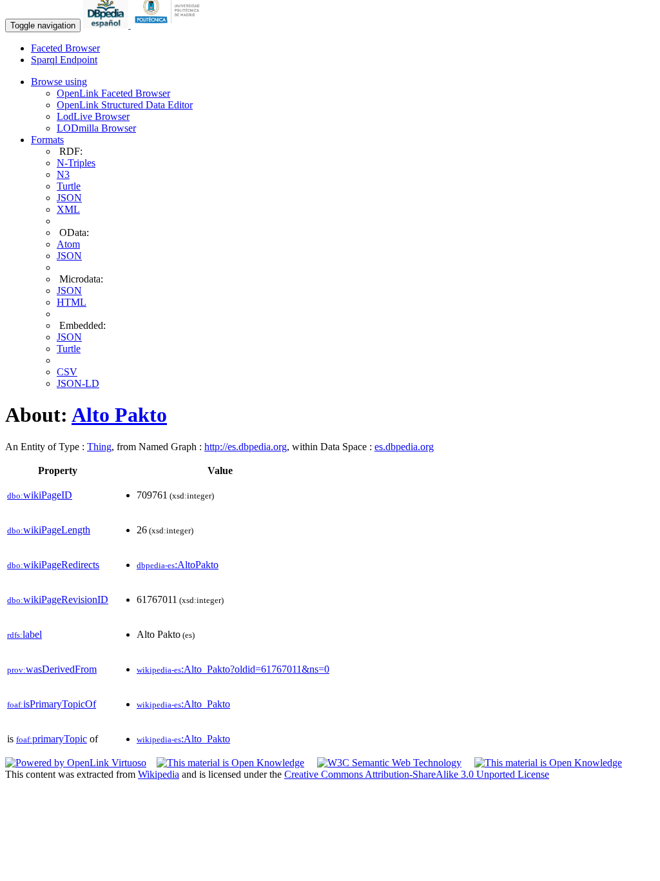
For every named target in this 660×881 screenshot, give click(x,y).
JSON (69, 197)
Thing (99, 446)
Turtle (69, 186)
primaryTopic (51, 738)
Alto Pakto (119, 414)
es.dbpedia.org (404, 446)
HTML (71, 302)
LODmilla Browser (96, 128)
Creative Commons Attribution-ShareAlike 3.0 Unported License (416, 774)
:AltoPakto (177, 564)
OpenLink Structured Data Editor (125, 104)
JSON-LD (78, 383)
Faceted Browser (65, 48)
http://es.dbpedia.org (245, 446)
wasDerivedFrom (52, 669)
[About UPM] (169, 24)
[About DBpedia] (107, 24)
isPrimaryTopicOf (51, 703)
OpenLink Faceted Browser (113, 93)
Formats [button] (47, 139)
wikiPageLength (48, 529)
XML (68, 209)
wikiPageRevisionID (57, 599)
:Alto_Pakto (183, 703)
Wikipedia (158, 774)
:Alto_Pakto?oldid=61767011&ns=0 (233, 669)
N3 (63, 174)
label (24, 634)
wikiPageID (39, 495)
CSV (67, 371)
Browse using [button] (59, 81)
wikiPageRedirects (53, 564)
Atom (68, 244)
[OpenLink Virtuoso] (75, 762)
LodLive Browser (93, 116)
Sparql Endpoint (64, 59)
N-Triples (76, 162)
